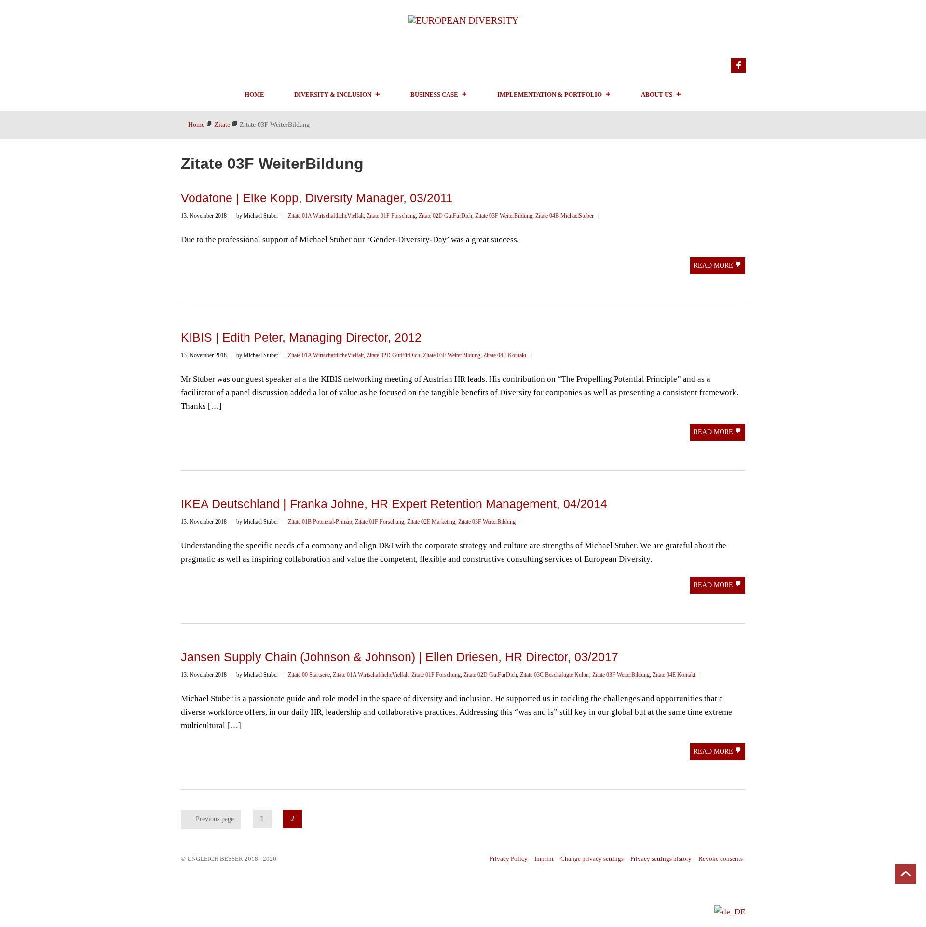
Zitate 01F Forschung (391, 215)
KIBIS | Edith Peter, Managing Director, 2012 (301, 337)
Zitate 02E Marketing (431, 521)
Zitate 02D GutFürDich (445, 215)
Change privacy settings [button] (592, 858)
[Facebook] (738, 65)
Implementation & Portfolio (549, 94)
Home (254, 94)
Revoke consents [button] (720, 858)
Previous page (215, 819)
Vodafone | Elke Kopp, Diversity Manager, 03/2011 (317, 198)
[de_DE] (729, 911)
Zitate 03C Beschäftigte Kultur (554, 674)
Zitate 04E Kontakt (504, 355)
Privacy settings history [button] (661, 858)
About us (656, 94)
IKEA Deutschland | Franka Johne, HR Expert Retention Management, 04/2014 (394, 504)
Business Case (434, 94)
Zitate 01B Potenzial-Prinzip (320, 521)
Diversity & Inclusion (332, 94)
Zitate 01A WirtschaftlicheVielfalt (326, 215)
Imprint (544, 858)
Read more (714, 265)
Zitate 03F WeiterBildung (503, 215)
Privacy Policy (509, 858)
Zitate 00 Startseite (309, 674)
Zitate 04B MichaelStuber (564, 215)
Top (905, 874)
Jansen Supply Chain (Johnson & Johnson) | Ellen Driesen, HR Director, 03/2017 (399, 657)
